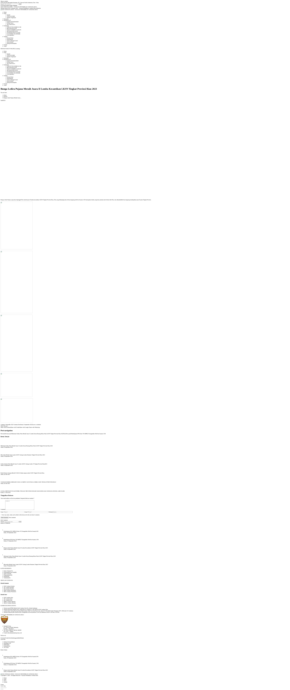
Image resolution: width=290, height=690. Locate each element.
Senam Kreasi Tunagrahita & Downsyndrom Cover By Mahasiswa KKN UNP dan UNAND (37, 612)
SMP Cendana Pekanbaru (10, 590)
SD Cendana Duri (8, 600)
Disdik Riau (6, 644)
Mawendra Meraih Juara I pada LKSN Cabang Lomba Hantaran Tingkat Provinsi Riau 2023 (23, 455)
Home (5, 95)
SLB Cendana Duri (8, 597)
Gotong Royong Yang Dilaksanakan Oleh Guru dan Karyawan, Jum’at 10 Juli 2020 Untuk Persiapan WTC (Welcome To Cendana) (41, 610)
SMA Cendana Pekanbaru (10, 591)
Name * (2, 512)
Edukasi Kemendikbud (9, 642)
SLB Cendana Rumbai (9, 586)
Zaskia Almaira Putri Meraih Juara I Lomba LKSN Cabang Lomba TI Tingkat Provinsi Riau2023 (24, 464)
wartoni (5, 610)
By (14, 424)
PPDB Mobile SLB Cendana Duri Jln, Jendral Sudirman (23, 608)
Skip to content (4, 1)
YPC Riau (6, 647)
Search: (2, 4)
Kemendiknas (7, 646)
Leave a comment (36, 424)
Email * (26, 512)
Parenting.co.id (7, 643)
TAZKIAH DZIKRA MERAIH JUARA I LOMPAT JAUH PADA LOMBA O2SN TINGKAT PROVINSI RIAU (28, 482)
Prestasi (5, 96)
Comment (3, 509)
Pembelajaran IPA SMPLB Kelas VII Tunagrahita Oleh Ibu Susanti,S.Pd (21, 531)
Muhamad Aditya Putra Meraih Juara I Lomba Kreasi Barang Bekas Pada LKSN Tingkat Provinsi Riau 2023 (27, 446)
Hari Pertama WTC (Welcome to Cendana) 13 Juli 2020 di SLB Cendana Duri (29, 609)
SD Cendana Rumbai (9, 589)
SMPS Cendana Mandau (9, 601)
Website (50, 512)
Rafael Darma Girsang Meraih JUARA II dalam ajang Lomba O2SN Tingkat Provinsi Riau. (22, 473)
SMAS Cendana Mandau (10, 603)
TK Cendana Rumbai (9, 587)
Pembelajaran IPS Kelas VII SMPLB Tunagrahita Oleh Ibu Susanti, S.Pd (21, 539)
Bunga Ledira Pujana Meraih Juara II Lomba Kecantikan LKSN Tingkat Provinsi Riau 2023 (26, 548)
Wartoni (5, 608)
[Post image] (5, 444)
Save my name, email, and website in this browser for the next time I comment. (21, 515)
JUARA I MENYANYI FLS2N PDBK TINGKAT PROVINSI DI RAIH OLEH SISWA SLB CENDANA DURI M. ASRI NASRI (33, 491)
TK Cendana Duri (8, 599)
